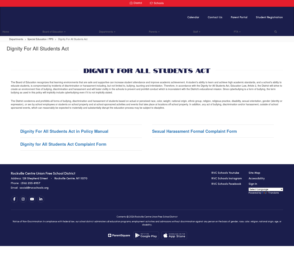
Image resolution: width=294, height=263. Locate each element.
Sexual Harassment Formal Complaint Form (194, 131)
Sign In (253, 183)
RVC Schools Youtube (225, 172)
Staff (196, 31)
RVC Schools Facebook (226, 183)
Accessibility (257, 178)
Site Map (254, 172)
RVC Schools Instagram (226, 178)
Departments (106, 31)
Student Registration (269, 17)
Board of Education (53, 31)
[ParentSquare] (119, 235)
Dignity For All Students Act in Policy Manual (64, 131)
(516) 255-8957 (30, 183)
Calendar (193, 17)
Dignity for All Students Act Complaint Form (63, 144)
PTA (236, 31)
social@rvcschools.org (34, 187)
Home (6, 31)
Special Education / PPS (40, 39)
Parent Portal (239, 17)
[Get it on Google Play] (146, 235)
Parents (153, 31)
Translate (273, 192)
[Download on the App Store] (174, 235)
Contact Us (215, 17)
